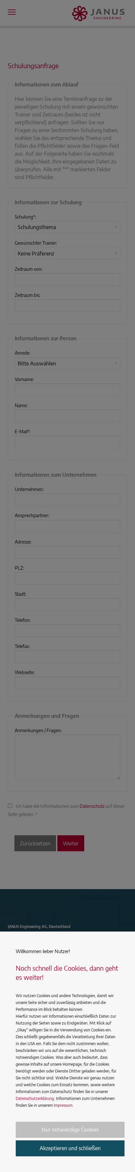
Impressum (63, 1105)
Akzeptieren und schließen (70, 1148)
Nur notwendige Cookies (70, 1129)
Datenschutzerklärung (35, 1098)
